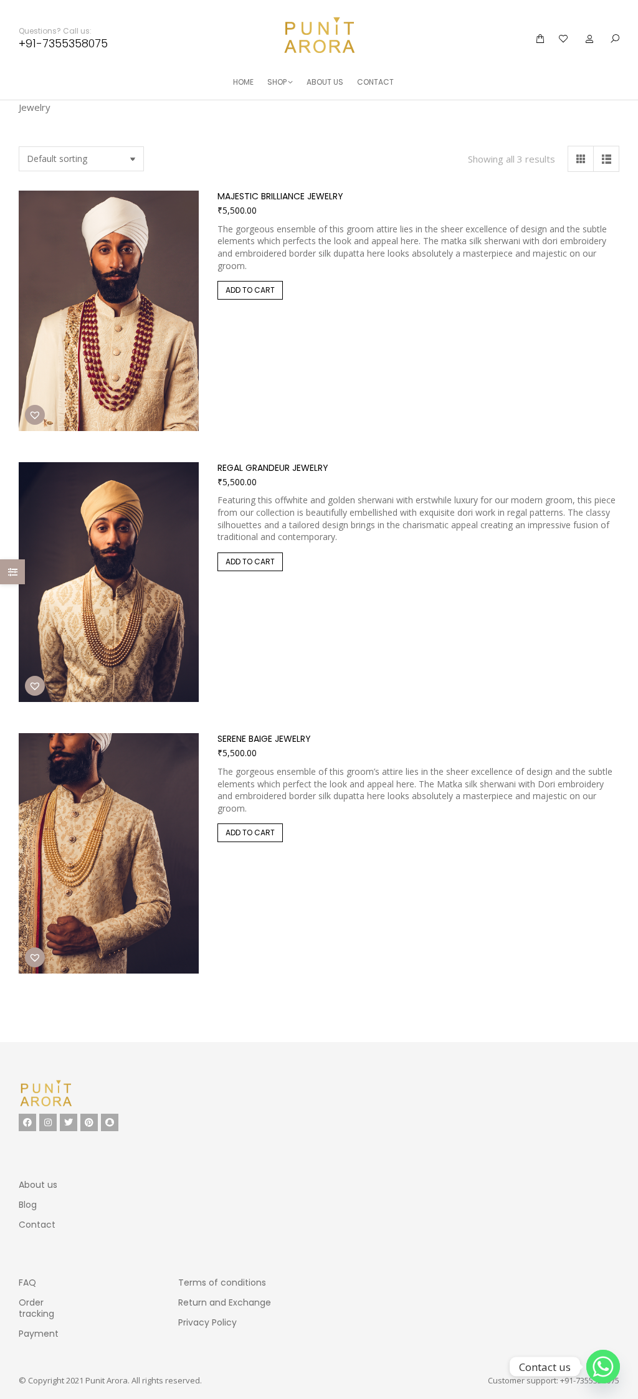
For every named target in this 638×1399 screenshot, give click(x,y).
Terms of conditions (222, 1282)
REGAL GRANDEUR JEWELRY (272, 468)
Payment (39, 1333)
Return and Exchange (224, 1302)
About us (38, 1184)
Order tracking (36, 1308)
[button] (186, 10)
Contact (37, 1224)
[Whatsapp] (603, 1366)
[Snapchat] (109, 1122)
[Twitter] (68, 1122)
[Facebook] (27, 1122)
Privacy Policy (207, 1322)
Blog (28, 1204)
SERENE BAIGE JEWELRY (264, 739)
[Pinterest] (89, 1122)
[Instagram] (48, 1122)
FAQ (27, 1282)
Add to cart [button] (250, 290)
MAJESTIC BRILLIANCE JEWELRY (280, 196)
